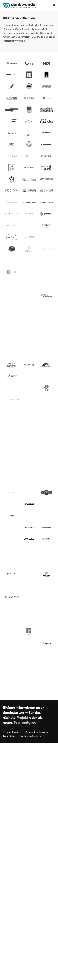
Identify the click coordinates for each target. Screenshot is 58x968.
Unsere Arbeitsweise (37, 732)
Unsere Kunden (11, 732)
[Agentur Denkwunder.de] (20, 5)
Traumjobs (9, 736)
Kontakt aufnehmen (31, 736)
